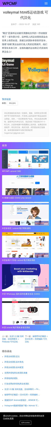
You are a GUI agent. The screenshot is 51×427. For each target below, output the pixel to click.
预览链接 (6, 99)
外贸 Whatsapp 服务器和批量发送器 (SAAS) (21, 294)
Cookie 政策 (8, 418)
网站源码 (12, 103)
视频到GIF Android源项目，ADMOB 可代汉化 (22, 400)
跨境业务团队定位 (12, 356)
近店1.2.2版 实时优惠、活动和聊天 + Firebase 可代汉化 (13, 339)
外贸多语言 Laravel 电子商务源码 (16, 228)
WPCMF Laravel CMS (11, 171)
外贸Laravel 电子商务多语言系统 (16, 327)
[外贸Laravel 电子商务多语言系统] (25, 311)
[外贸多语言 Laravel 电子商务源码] (25, 214)
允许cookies (25, 423)
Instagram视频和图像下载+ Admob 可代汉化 (22, 406)
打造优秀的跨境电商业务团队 (16, 384)
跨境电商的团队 (11, 378)
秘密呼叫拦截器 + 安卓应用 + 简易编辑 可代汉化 (36, 339)
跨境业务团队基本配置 (14, 367)
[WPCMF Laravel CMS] (25, 159)
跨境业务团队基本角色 (14, 362)
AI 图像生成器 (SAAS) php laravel (16, 198)
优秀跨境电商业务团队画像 (15, 373)
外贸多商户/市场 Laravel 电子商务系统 (18, 260)
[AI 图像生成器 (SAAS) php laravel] (25, 185)
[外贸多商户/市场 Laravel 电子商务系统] (25, 245)
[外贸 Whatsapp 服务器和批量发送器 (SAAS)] (25, 277)
